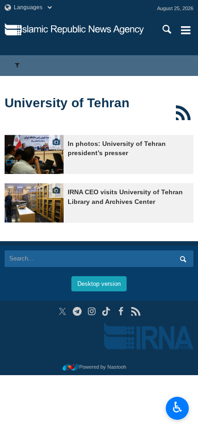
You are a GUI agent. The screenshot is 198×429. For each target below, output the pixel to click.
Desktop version (99, 283)
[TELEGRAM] (77, 311)
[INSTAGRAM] (92, 311)
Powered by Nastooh (102, 367)
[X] (62, 311)
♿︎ (177, 407)
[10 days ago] (34, 154)
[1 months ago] (34, 202)
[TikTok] (106, 311)
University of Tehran (67, 103)
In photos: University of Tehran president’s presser (117, 148)
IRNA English (82, 30)
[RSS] (183, 112)
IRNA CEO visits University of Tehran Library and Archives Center (125, 197)
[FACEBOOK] (121, 311)
